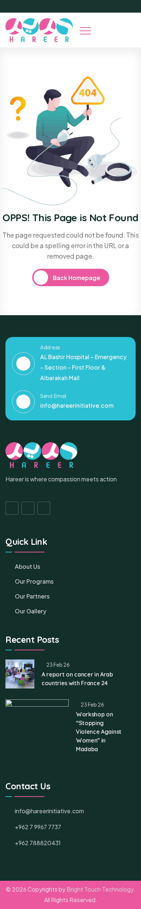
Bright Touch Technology (100, 889)
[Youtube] (134, 6)
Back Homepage (76, 277)
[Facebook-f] (11, 508)
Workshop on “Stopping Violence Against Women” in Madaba (98, 732)
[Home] (39, 30)
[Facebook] (110, 6)
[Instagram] (122, 6)
